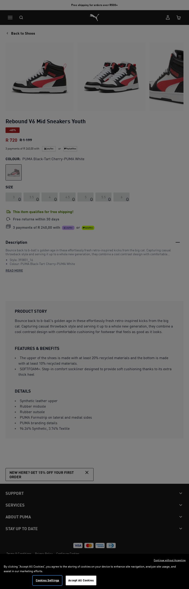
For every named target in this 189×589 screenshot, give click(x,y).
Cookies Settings (47, 580)
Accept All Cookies (81, 580)
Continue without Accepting (170, 560)
